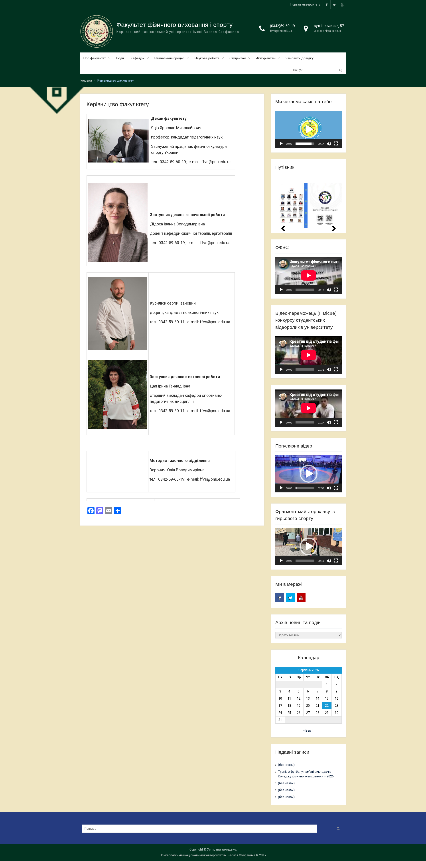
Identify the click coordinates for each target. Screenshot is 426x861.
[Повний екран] (336, 143)
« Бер (307, 730)
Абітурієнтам (266, 58)
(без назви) (286, 765)
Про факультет (94, 58)
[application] (308, 129)
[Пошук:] (319, 70)
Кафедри (137, 58)
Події (120, 58)
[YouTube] (342, 4)
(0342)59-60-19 (282, 26)
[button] (309, 129)
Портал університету (305, 4)
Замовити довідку (300, 58)
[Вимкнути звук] (329, 143)
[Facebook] (326, 4)
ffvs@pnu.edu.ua (281, 30)
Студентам (237, 58)
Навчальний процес (169, 58)
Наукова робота (207, 58)
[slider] (305, 143)
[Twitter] (334, 4)
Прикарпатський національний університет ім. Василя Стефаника (207, 855)
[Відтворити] (281, 143)
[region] (308, 202)
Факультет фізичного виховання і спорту (174, 24)
